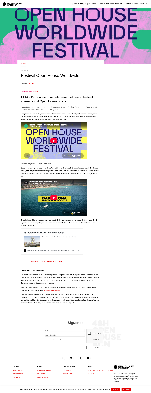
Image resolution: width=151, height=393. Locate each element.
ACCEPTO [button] (115, 389)
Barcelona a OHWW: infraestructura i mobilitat (46, 261)
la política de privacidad (56, 339)
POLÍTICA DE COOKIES (95, 373)
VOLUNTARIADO (16, 377)
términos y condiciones (70, 339)
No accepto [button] (126, 389)
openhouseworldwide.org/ (52, 290)
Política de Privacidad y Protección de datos (100, 370)
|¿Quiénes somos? (68, 373)
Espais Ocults (41, 373)
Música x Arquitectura (43, 377)
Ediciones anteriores (17, 370)
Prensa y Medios (67, 370)
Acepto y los (61, 339)
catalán (36, 91)
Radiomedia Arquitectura (44, 370)
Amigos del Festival (17, 373)
